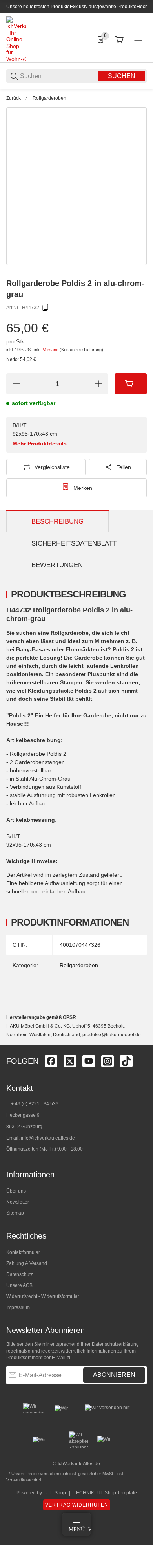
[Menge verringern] (16, 383)
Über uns (16, 1191)
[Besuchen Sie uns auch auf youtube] (88, 1061)
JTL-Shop (55, 1493)
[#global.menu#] (138, 39)
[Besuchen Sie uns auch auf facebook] (51, 1061)
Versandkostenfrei (23, 1479)
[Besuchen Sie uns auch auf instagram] (107, 1061)
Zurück (13, 98)
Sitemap (15, 1213)
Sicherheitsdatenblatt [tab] (74, 543)
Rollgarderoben (49, 98)
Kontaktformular (23, 1252)
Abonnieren (114, 1374)
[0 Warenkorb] (119, 39)
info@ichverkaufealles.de (48, 1138)
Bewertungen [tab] (57, 565)
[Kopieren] (45, 307)
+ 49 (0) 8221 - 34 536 (34, 1104)
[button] (140, 1042)
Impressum (18, 1307)
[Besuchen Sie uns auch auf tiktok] (126, 1061)
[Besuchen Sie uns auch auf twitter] (70, 1061)
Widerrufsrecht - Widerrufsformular (42, 1296)
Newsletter (17, 1202)
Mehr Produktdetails (40, 443)
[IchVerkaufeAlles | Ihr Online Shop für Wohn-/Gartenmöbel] (16, 39)
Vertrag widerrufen (76, 1505)
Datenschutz (19, 1274)
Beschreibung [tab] (57, 521)
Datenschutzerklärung (115, 1344)
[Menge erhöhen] (98, 383)
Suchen (121, 76)
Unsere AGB (19, 1285)
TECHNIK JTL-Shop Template (105, 1493)
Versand (51, 349)
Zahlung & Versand (26, 1263)
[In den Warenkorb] (131, 383)
